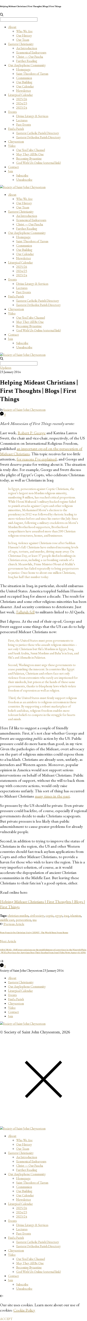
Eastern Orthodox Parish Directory (38, 137)
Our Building (24, 82)
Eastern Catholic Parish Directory (37, 133)
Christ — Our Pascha (29, 57)
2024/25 (21, 103)
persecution (23, 920)
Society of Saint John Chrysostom (24, 410)
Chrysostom (16, 141)
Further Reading (26, 61)
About (12, 27)
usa (34, 920)
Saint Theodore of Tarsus (32, 73)
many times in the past (52, 796)
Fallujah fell (25, 612)
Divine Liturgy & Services (32, 116)
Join (10, 171)
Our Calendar (25, 86)
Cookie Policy (24, 1310)
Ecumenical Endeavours (31, 52)
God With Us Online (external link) (38, 163)
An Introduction (26, 48)
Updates (5, 368)
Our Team (22, 40)
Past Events (23, 124)
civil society (37, 915)
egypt (59, 915)
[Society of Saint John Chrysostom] (23, 187)
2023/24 (21, 107)
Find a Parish (16, 129)
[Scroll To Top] (1, 1296)
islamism (75, 915)
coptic (50, 915)
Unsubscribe (24, 180)
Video (12, 146)
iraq (66, 915)
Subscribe (22, 175)
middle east (7, 920)
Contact (13, 167)
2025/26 (21, 99)
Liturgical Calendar (20, 95)
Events (12, 112)
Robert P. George (32, 432)
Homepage (23, 69)
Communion (24, 78)
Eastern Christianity (21, 44)
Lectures (22, 120)
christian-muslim (18, 915)
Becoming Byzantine (29, 158)
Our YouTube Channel (30, 150)
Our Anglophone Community (27, 65)
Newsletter (23, 90)
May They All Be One (30, 154)
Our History (24, 35)
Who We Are (24, 31)
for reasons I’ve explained (37, 459)
